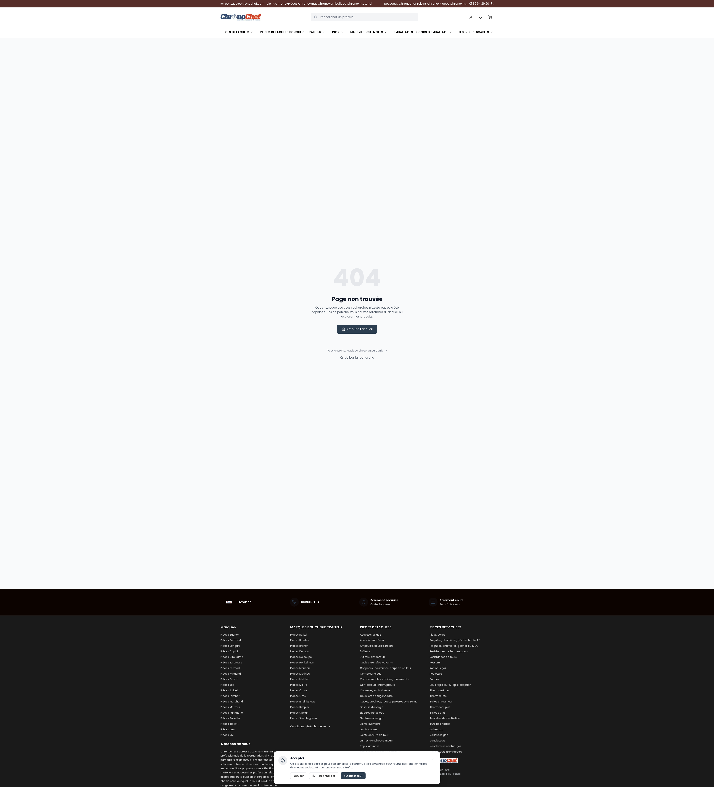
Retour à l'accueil (360, 329)
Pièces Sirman (299, 713)
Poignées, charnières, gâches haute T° (455, 640)
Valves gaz (436, 729)
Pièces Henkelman (302, 662)
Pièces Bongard (230, 646)
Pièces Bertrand (231, 640)
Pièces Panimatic (232, 713)
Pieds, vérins (437, 635)
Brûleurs (365, 651)
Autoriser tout (353, 776)
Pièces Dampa (299, 651)
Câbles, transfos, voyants (376, 662)
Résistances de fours (443, 657)
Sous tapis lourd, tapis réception (450, 685)
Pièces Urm (228, 729)
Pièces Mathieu (300, 674)
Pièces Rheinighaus (302, 701)
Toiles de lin (437, 713)
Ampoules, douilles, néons (376, 646)
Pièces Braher (299, 646)
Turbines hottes (440, 724)
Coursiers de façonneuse (376, 696)
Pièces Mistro (298, 685)
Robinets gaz (438, 668)
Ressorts (435, 662)
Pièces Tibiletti (230, 724)
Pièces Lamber (230, 696)
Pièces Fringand (231, 674)
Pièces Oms (298, 696)
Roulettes (436, 674)
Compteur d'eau (371, 674)
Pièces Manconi (300, 668)
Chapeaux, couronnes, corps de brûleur (385, 668)
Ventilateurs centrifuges (445, 746)
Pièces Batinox (230, 635)
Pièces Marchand (232, 701)
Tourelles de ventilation (445, 718)
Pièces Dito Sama (232, 657)
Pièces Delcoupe (301, 657)
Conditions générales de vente (310, 726)
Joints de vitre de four (374, 735)
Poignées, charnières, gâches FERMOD (454, 646)
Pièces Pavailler (230, 718)
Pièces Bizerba (299, 640)
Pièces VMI (227, 735)
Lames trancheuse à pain (376, 740)
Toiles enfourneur (441, 701)
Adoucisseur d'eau (372, 640)
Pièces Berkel (298, 635)
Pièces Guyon (229, 679)
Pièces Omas (298, 690)
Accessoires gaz (370, 635)
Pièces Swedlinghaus (303, 718)
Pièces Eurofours (231, 662)
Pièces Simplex (299, 707)
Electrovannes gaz (372, 718)
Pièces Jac (227, 685)
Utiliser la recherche (359, 357)
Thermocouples (440, 707)
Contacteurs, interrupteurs (377, 685)
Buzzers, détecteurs (372, 657)
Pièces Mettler (299, 679)
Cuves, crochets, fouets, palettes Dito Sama (388, 701)
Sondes (434, 679)
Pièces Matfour (230, 707)
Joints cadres (368, 729)
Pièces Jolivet (229, 690)
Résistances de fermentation (449, 651)
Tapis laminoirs (369, 746)
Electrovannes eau (372, 713)
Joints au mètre (370, 724)
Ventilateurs (437, 740)
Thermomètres (440, 690)
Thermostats (438, 696)
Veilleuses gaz (439, 735)
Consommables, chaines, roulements (384, 679)
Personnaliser (326, 776)
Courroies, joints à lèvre (375, 690)
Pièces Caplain (230, 651)
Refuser (298, 776)
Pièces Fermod (230, 668)
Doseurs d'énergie (371, 707)
